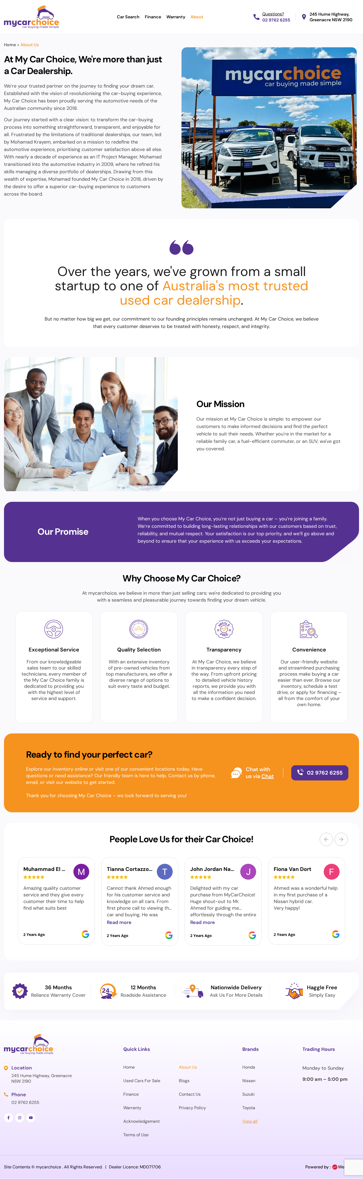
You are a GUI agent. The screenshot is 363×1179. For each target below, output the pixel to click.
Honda (248, 1067)
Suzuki (248, 1094)
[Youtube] (30, 1117)
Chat (267, 776)
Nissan (248, 1080)
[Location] (6, 1068)
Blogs (184, 1080)
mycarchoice (48, 1167)
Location (21, 1068)
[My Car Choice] (31, 17)
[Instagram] (19, 1117)
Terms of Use (136, 1135)
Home (10, 44)
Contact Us (190, 1094)
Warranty (175, 17)
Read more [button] (119, 922)
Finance (153, 17)
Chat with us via (258, 773)
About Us (188, 1067)
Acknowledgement (141, 1121)
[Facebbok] (8, 1117)
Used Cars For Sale (141, 1080)
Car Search (128, 17)
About (197, 17)
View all (250, 1121)
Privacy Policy (192, 1108)
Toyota (248, 1108)
